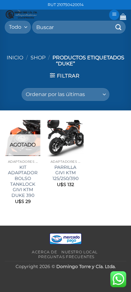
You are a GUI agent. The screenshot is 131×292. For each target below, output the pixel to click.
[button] (114, 15)
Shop (38, 58)
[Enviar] (118, 27)
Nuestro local (79, 252)
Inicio (15, 58)
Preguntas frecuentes (66, 256)
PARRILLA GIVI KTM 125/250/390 (65, 173)
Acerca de (44, 252)
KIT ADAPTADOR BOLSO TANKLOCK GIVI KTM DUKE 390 (23, 181)
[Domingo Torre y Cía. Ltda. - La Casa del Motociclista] (54, 14)
